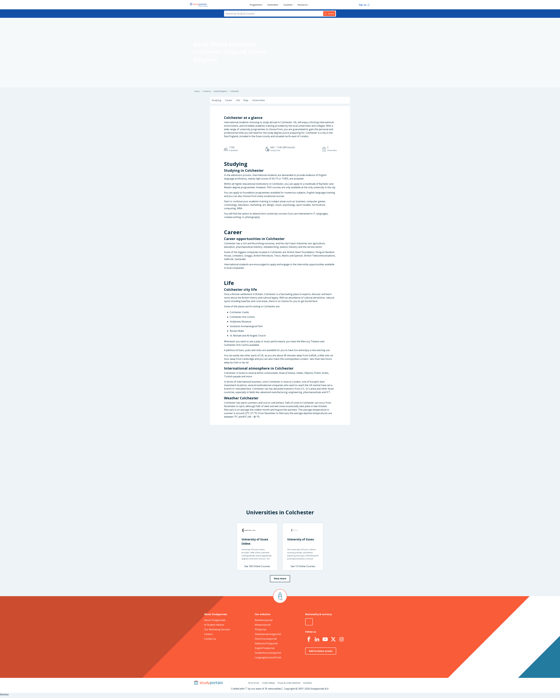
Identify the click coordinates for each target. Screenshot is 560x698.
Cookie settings (268, 683)
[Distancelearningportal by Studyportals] (199, 4)
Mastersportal (263, 624)
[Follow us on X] (333, 639)
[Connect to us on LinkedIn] (316, 639)
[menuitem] (257, 4)
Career (228, 100)
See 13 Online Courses (303, 566)
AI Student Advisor (214, 624)
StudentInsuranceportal (268, 652)
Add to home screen (320, 651)
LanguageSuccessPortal (268, 657)
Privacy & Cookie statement (289, 683)
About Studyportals (214, 620)
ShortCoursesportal (266, 638)
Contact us (210, 638)
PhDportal (260, 629)
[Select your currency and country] (309, 621)
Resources (303, 4)
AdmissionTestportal (266, 643)
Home (197, 91)
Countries (287, 4)
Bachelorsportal (263, 620)
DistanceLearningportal (268, 634)
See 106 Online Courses (257, 566)
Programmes (256, 4)
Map (245, 100)
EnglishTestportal (264, 648)
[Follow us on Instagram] (341, 639)
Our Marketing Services (217, 629)
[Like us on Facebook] (308, 639)
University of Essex (300, 539)
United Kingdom (220, 91)
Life (238, 100)
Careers (208, 634)
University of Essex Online (255, 541)
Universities (272, 4)
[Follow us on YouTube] (325, 639)
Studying (216, 100)
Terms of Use (253, 683)
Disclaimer (307, 683)
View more (280, 578)
